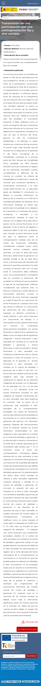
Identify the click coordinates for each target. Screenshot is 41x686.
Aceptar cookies (14, 681)
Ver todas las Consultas (27, 629)
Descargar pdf (32, 622)
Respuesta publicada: (14, 70)
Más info (31, 668)
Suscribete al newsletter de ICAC (11, 652)
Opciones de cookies (31, 681)
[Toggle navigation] (3, 3)
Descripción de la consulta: (16, 55)
